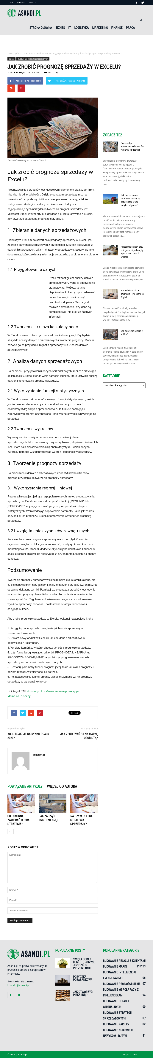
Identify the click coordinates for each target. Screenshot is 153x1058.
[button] (141, 20)
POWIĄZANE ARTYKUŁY (25, 786)
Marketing (100, 27)
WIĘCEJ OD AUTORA (62, 786)
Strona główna (40, 27)
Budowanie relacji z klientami (124, 960)
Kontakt (32, 2)
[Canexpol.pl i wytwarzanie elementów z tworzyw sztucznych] (110, 146)
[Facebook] (136, 2)
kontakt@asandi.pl (18, 985)
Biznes (60, 27)
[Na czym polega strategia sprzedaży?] (84, 803)
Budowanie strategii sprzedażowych (33, 59)
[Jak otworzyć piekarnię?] (62, 995)
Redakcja (19, 72)
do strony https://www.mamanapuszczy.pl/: (53, 691)
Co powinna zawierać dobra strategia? (18, 820)
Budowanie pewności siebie (121, 984)
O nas (10, 2)
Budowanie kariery (116, 1024)
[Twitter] (143, 2)
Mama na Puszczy (19, 696)
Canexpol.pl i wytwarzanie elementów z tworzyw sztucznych (133, 146)
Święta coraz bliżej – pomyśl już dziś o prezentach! (84, 963)
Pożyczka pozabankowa (82, 978)
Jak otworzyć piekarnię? (83, 993)
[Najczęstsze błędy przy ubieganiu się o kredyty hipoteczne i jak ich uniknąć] (110, 250)
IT (69, 27)
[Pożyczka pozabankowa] (62, 980)
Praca (130, 27)
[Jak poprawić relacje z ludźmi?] (110, 334)
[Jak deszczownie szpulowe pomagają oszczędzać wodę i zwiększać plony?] (110, 199)
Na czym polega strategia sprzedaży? (81, 820)
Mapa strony (130, 1054)
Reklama (21, 2)
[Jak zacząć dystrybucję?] (52, 803)
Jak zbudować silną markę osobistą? (79, 736)
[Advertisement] (76, 43)
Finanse (117, 27)
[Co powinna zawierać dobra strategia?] (21, 803)
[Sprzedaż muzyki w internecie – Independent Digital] (110, 294)
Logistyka (81, 27)
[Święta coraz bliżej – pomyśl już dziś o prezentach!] (62, 963)
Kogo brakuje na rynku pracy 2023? (28, 736)
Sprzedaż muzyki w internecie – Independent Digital (132, 294)
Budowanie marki (115, 966)
